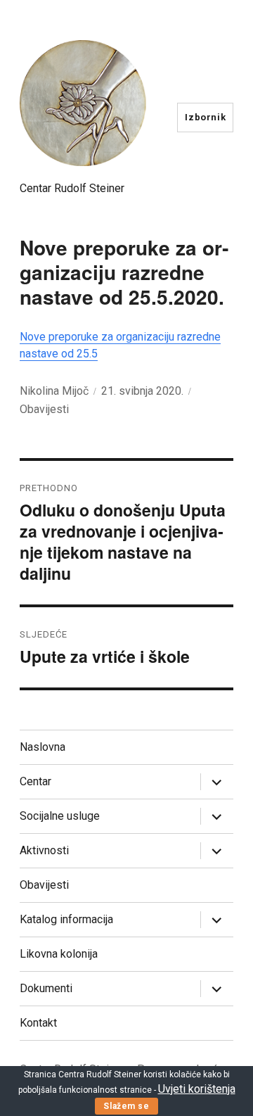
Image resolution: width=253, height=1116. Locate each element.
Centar (35, 781)
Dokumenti (46, 988)
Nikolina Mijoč (54, 391)
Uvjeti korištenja (196, 1089)
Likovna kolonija (59, 953)
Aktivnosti (44, 850)
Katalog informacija (66, 919)
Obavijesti (44, 409)
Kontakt (38, 1022)
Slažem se (126, 1106)
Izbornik (205, 117)
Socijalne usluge (60, 816)
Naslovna (42, 747)
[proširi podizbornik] (216, 782)
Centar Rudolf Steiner (72, 188)
